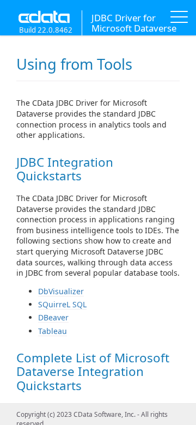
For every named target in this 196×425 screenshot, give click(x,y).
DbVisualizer (61, 291)
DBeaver (53, 317)
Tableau (52, 331)
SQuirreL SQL (62, 304)
